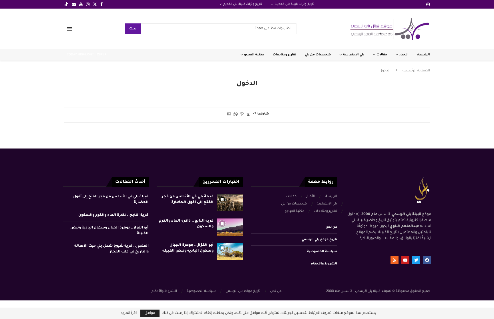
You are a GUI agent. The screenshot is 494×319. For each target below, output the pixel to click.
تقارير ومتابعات (284, 55)
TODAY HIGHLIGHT (80, 55)
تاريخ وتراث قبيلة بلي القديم (242, 4)
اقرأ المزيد (129, 313)
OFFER (101, 55)
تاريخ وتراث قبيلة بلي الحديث (294, 4)
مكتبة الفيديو (254, 55)
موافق (150, 313)
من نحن (331, 227)
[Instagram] (88, 4)
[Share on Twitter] (248, 115)
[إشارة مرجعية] (222, 199)
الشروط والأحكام (324, 264)
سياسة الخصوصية (322, 251)
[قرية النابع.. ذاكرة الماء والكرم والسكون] (230, 227)
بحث (133, 29)
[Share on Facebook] (254, 115)
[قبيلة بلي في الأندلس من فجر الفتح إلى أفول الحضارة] (230, 202)
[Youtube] (81, 4)
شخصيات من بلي (318, 55)
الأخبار (404, 55)
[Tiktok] (66, 4)
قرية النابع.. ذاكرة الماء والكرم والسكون (113, 215)
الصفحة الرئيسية (416, 71)
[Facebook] (101, 4)
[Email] (73, 4)
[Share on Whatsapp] (236, 115)
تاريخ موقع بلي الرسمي (319, 239)
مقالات (382, 55)
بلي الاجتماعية (353, 55)
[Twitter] (95, 4)
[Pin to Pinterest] (242, 115)
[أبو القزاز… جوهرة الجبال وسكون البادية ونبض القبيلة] (230, 251)
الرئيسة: (423, 55)
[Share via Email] (229, 115)
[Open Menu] (69, 28)
